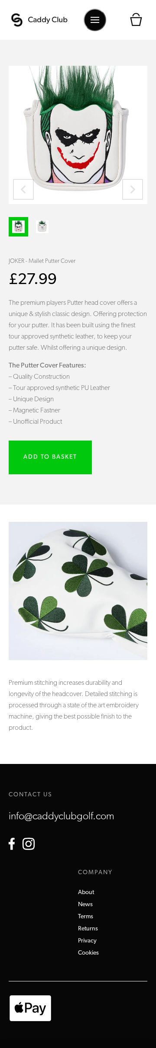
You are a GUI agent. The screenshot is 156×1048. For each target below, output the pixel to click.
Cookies (88, 953)
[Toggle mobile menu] (95, 20)
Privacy (87, 941)
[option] (78, 634)
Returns (88, 929)
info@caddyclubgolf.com (61, 817)
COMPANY (95, 872)
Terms (85, 917)
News (85, 904)
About (86, 892)
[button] (132, 189)
